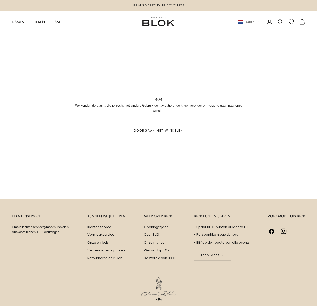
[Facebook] (272, 231)
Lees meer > (212, 255)
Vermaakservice (100, 234)
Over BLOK (152, 234)
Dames (18, 21)
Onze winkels (98, 242)
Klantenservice (99, 227)
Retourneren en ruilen (104, 258)
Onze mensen (155, 242)
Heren (39, 21)
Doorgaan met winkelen (158, 130)
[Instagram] (284, 231)
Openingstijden (156, 227)
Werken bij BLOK (157, 250)
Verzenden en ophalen (106, 250)
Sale (59, 21)
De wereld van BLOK (160, 258)
